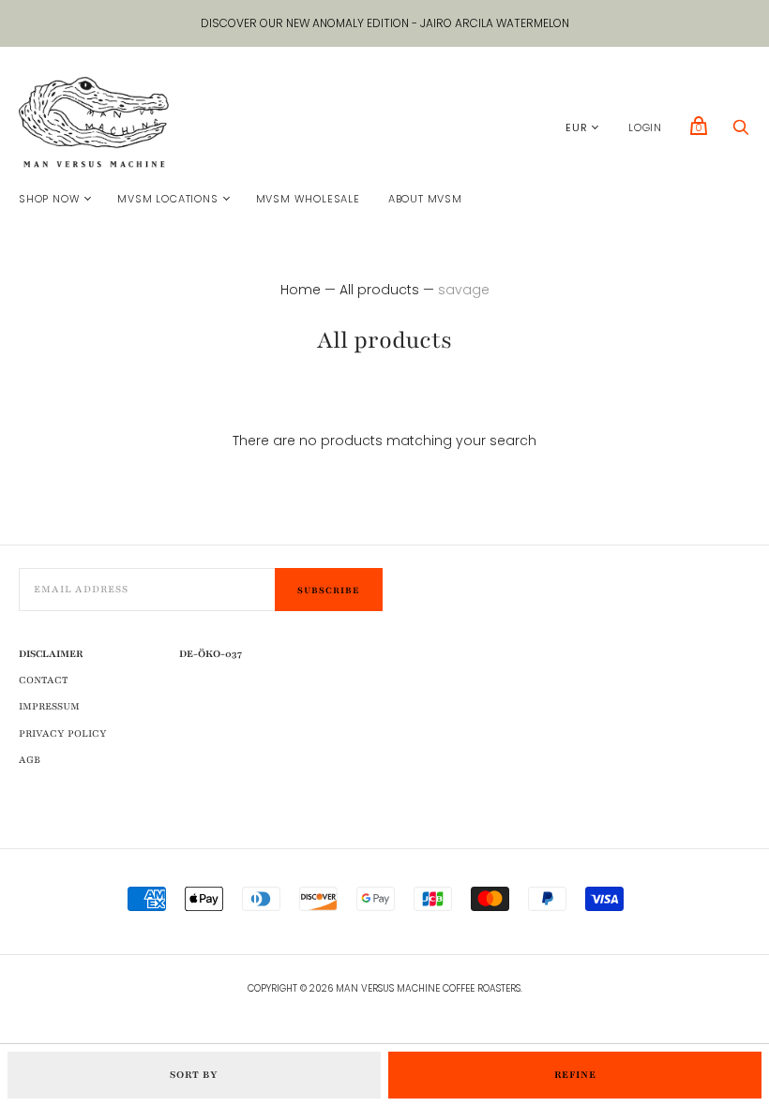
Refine (575, 1075)
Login (645, 127)
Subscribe (328, 590)
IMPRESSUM (49, 706)
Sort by (194, 1075)
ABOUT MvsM (425, 198)
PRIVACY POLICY (63, 733)
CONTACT (43, 680)
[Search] (740, 132)
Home (300, 289)
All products (379, 289)
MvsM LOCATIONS (167, 198)
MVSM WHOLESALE (308, 198)
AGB (29, 760)
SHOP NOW (49, 198)
